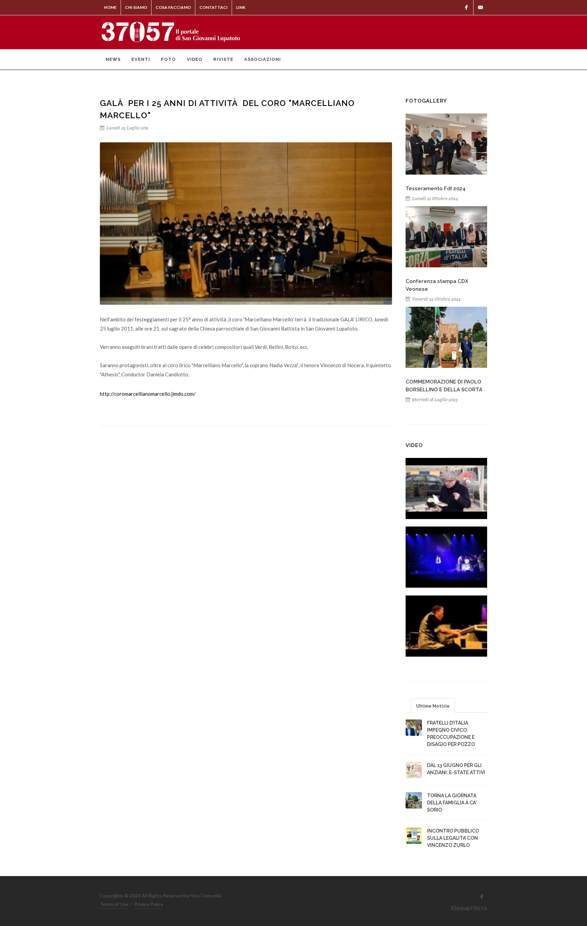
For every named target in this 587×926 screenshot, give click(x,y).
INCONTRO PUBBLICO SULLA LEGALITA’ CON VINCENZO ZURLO (453, 838)
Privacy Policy (148, 904)
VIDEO (194, 59)
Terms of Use (114, 904)
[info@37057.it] (480, 7)
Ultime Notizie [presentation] (432, 706)
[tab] (433, 705)
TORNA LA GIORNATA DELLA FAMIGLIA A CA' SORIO (452, 803)
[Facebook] (466, 7)
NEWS (113, 59)
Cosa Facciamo (173, 7)
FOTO (168, 59)
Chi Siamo (136, 7)
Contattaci (213, 7)
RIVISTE (223, 59)
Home (110, 7)
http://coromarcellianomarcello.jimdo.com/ (148, 394)
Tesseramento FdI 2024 (436, 188)
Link (240, 7)
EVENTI (140, 59)
